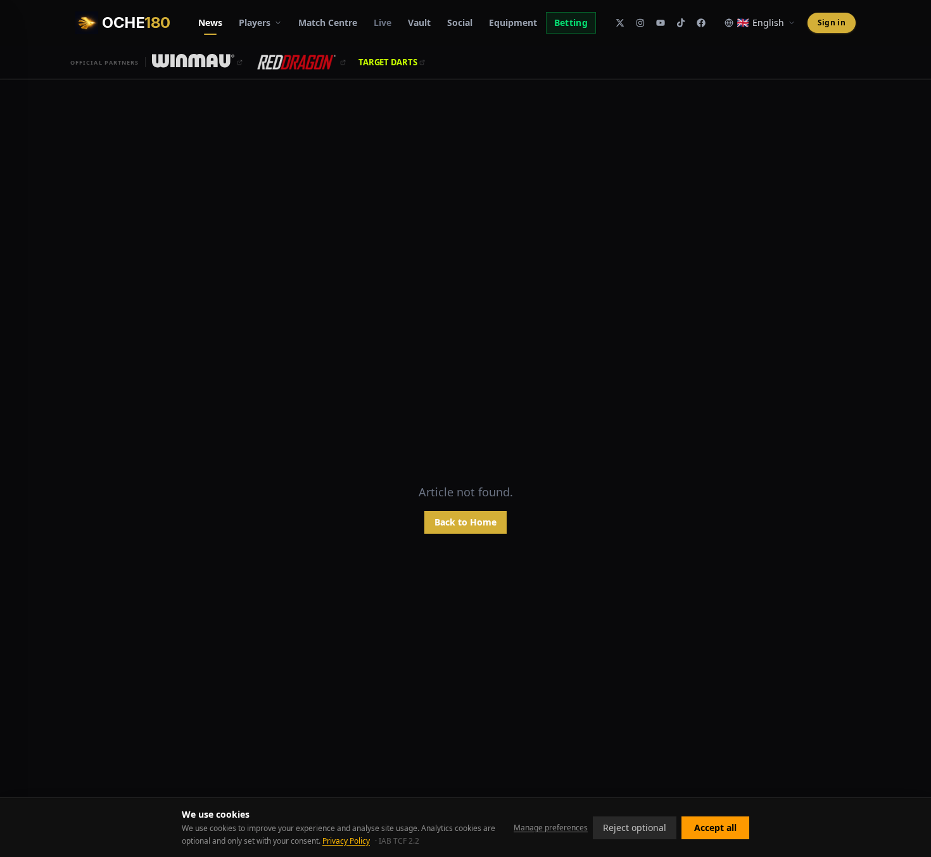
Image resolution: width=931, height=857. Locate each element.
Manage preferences (551, 828)
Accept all (715, 828)
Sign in (832, 22)
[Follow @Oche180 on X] (620, 23)
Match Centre (327, 22)
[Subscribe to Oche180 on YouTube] (660, 23)
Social (459, 22)
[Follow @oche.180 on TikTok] (681, 23)
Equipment (513, 22)
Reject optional (634, 828)
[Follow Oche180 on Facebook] (701, 23)
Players (254, 22)
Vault (419, 22)
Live (382, 22)
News (210, 22)
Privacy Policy (346, 840)
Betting (571, 22)
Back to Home (465, 522)
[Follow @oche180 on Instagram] (640, 23)
